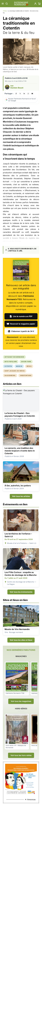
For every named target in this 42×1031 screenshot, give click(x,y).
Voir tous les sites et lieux (21, 640)
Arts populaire (10, 361)
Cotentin (8, 366)
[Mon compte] (35, 3)
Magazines (21, 656)
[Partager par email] (32, 93)
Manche (19, 366)
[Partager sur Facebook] (16, 93)
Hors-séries (21, 708)
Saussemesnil (10, 375)
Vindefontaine (25, 375)
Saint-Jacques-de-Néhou (14, 371)
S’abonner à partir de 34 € (22, 331)
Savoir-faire (26, 361)
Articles (5, 11)
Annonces (31, 799)
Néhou (29, 366)
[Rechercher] (6, 3)
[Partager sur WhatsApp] (28, 93)
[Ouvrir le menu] (2, 3)
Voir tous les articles (21, 496)
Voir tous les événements (21, 592)
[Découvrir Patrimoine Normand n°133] (21, 270)
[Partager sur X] (20, 93)
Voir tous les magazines (21, 701)
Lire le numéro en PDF (22, 316)
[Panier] (39, 3)
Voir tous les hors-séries (21, 755)
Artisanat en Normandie (14, 357)
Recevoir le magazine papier (22, 324)
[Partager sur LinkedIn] (24, 93)
